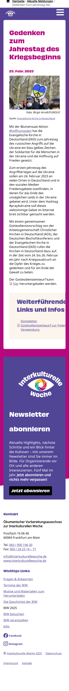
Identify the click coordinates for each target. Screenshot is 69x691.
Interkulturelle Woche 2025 (24, 653)
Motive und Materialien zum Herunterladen (23, 593)
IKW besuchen (13, 614)
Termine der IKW (15, 585)
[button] (34, 108)
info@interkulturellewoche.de (25, 556)
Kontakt (27, 663)
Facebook (15, 635)
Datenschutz (54, 653)
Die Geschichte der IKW (20, 602)
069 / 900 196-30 (20, 545)
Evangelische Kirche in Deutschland (36, 118)
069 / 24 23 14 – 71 (23, 549)
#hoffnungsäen (20, 131)
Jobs (6, 626)
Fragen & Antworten (18, 579)
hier (16, 284)
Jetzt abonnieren (31, 491)
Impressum (10, 663)
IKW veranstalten (15, 620)
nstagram (16, 644)
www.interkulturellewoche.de (24, 560)
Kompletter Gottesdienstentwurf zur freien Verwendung (43, 325)
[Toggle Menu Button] (60, 12)
